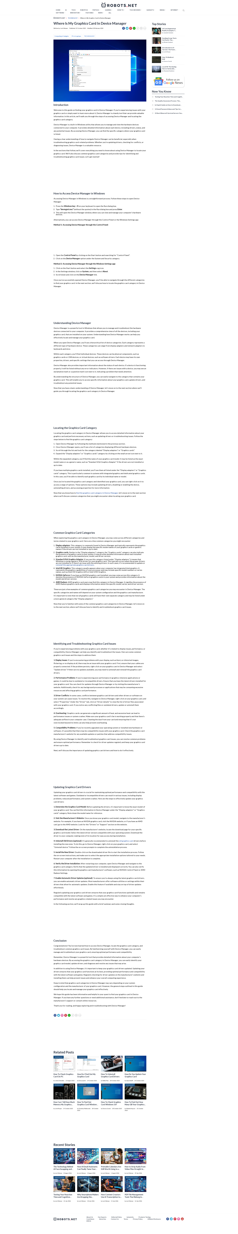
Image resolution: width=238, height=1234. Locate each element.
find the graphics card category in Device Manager (97, 493)
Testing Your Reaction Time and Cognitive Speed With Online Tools (63, 1196)
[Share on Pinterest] (130, 28)
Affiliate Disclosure (154, 1219)
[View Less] (144, 28)
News (100, 13)
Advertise (102, 1219)
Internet (174, 10)
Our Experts (102, 1217)
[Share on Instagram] (62, 1015)
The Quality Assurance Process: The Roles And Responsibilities (167, 101)
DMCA (88, 1221)
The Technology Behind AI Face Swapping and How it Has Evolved (63, 1169)
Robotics (84, 10)
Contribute (90, 1219)
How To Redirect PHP (168, 58)
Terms (126, 1219)
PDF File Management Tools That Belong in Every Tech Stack (134, 1196)
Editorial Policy (116, 1217)
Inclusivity (130, 1217)
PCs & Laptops (76, 36)
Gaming (108, 10)
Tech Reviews (135, 10)
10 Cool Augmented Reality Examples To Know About (169, 30)
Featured (89, 13)
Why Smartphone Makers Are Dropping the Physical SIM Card (88, 1196)
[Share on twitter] (127, 28)
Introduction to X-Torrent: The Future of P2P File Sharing (169, 49)
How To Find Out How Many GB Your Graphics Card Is (134, 1104)
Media (162, 10)
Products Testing (144, 1217)
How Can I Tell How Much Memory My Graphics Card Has (64, 1104)
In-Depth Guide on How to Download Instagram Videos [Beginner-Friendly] (168, 105)
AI (66, 10)
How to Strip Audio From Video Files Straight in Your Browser (135, 1169)
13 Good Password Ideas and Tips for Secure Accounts (168, 109)
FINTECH (96, 10)
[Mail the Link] (141, 28)
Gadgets (150, 10)
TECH (73, 10)
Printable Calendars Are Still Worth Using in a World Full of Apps (111, 1169)
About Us (89, 1217)
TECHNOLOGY (89, 36)
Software (60, 13)
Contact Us (115, 1219)
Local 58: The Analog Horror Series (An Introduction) (169, 68)
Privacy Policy (138, 1219)
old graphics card (126, 841)
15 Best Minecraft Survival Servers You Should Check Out (168, 113)
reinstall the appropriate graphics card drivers (75, 565)
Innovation (75, 13)
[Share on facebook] (123, 28)
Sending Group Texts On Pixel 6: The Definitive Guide (169, 39)
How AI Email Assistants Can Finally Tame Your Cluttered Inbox (87, 1169)
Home (58, 10)
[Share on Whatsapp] (134, 28)
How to (120, 10)
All (110, 13)
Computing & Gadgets (61, 36)
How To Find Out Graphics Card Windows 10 (87, 1104)
